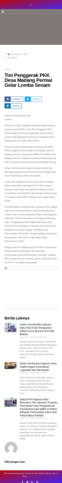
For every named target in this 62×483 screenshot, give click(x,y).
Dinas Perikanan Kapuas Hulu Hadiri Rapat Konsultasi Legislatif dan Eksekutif (38, 366)
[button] (14, 99)
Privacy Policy (34, 476)
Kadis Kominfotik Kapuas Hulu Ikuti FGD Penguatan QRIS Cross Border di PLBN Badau (37, 329)
